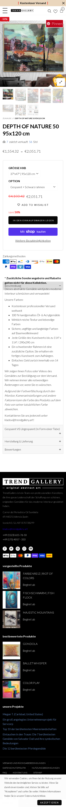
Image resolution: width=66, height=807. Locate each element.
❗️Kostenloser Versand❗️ (33, 3)
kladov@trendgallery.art (15, 528)
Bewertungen (13, 449)
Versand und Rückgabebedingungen (24, 763)
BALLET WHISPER (34, 663)
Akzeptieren (49, 802)
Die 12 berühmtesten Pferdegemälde (24, 748)
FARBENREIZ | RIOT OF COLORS (38, 576)
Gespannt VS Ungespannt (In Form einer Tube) (32, 429)
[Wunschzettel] (55, 10)
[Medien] (61, 82)
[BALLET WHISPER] (11, 670)
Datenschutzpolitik (14, 768)
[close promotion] (63, 3)
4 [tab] (31, 84)
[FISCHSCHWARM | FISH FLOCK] (11, 600)
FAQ (5, 772)
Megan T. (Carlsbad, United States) (23, 714)
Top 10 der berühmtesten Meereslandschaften (29, 729)
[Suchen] (49, 10)
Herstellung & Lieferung (19, 441)
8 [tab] (48, 84)
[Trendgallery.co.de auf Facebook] (5, 549)
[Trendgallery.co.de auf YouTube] (31, 549)
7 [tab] (44, 84)
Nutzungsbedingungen (46, 768)
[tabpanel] (33, 54)
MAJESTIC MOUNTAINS (38, 612)
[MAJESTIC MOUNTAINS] (11, 619)
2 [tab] (22, 84)
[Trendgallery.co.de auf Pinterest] (18, 549)
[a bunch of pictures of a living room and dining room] (20, 110)
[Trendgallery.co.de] (22, 10)
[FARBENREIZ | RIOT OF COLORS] (11, 580)
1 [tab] (18, 84)
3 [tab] (27, 84)
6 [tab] (39, 84)
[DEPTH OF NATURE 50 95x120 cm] (8, 108)
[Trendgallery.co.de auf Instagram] (24, 549)
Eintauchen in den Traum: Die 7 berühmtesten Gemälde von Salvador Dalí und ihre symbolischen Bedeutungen (31, 739)
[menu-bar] (6, 10)
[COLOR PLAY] (11, 689)
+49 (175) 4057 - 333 (14, 539)
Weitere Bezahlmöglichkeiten (33, 240)
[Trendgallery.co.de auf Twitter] (11, 549)
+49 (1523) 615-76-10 (15, 534)
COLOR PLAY (31, 682)
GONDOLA (30, 643)
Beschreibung (13, 285)
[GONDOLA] (11, 650)
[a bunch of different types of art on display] (33, 110)
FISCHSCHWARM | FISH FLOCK (38, 595)
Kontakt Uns (20, 772)
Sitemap (37, 772)
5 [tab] (35, 84)
